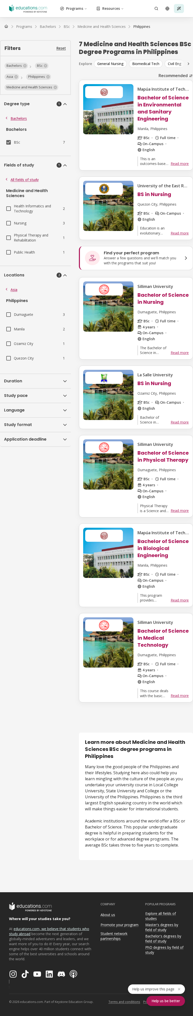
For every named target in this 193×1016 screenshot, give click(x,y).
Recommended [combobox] (173, 75)
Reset (61, 48)
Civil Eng (174, 63)
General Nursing (110, 63)
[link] (141, 26)
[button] (16, 66)
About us (108, 914)
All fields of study (25, 179)
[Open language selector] (167, 8)
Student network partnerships (114, 936)
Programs (74, 8)
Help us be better (166, 1000)
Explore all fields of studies (160, 916)
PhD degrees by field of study (164, 949)
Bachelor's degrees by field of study (163, 938)
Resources (111, 8)
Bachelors (19, 118)
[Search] (156, 8)
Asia (14, 289)
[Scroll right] (188, 63)
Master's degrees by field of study (161, 927)
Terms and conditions (124, 1002)
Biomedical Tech (145, 63)
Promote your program (119, 924)
